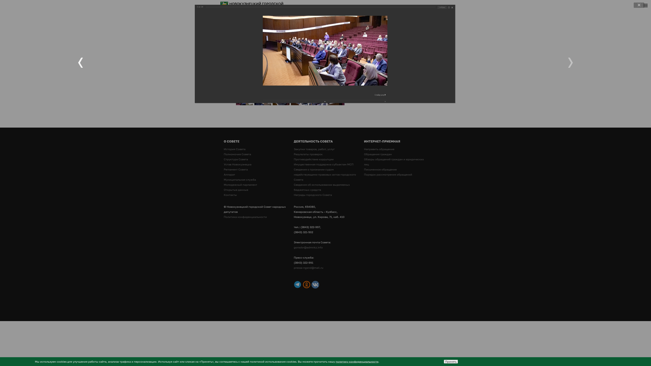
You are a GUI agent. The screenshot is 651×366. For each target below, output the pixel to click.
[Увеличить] (449, 7)
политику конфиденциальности (357, 361)
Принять (451, 361)
